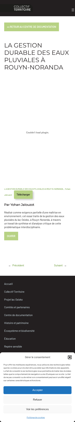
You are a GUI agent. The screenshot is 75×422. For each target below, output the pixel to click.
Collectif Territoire (14, 291)
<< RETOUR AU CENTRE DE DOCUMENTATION (31, 26)
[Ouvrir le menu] (73, 10)
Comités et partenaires (17, 307)
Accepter (37, 389)
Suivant (58, 265)
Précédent (18, 265)
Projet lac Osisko (13, 299)
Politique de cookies (36, 417)
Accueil (8, 283)
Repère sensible (13, 346)
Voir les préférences (37, 409)
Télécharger (23, 194)
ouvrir (11, 236)
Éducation (10, 338)
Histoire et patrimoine (16, 322)
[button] (70, 357)
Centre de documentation (18, 315)
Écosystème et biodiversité (19, 330)
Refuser (37, 399)
